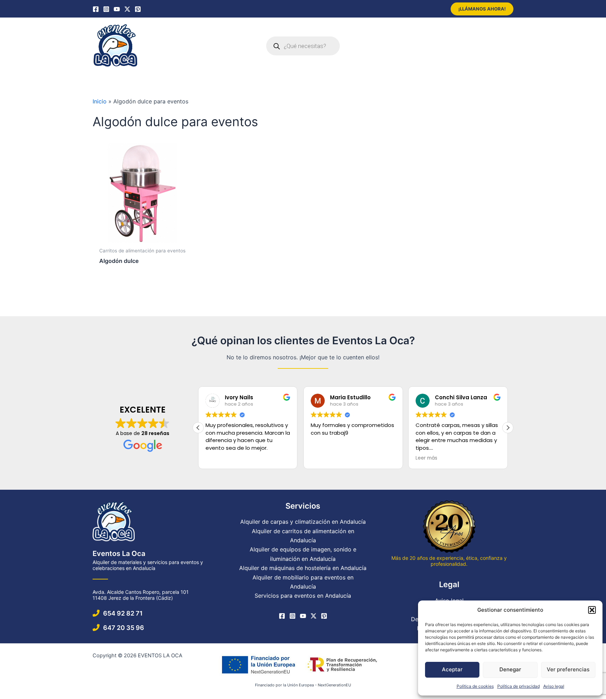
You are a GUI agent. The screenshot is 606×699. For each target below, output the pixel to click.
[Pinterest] (138, 9)
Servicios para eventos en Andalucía (303, 595)
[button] (591, 609)
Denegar (510, 669)
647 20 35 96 (123, 627)
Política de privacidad (518, 686)
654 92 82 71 (123, 613)
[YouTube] (117, 9)
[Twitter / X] (127, 9)
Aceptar (452, 669)
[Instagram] (106, 9)
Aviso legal (553, 686)
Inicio (100, 101)
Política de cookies (475, 686)
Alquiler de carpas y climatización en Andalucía (303, 521)
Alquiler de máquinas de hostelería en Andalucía (302, 567)
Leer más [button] (426, 458)
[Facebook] (96, 9)
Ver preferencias (568, 669)
